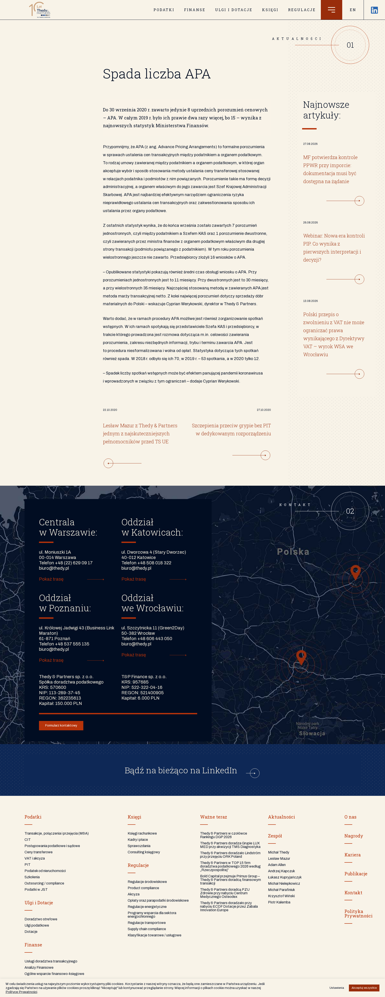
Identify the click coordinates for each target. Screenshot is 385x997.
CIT (28, 839)
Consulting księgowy (144, 852)
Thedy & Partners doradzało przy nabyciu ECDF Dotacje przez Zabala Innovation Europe (229, 906)
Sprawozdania (139, 846)
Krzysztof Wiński (281, 896)
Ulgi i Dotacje (39, 902)
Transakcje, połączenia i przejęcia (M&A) (57, 833)
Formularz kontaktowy (61, 725)
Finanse (194, 9)
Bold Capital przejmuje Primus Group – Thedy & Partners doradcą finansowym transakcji (230, 879)
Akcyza (133, 894)
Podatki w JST (36, 889)
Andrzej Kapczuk (281, 871)
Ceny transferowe (39, 852)
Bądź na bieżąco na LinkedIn (182, 770)
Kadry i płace (138, 839)
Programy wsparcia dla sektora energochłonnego (152, 914)
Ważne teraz (213, 817)
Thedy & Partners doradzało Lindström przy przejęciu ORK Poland (230, 854)
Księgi (270, 9)
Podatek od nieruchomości (45, 871)
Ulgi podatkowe (37, 925)
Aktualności (281, 817)
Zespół (275, 836)
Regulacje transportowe (147, 923)
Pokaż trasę (51, 579)
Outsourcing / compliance (44, 883)
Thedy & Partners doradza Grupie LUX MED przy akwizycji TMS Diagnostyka (230, 845)
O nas (350, 817)
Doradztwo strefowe (41, 919)
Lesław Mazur (279, 858)
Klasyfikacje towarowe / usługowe (154, 935)
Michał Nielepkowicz (284, 883)
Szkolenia (32, 877)
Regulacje (302, 9)
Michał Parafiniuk (281, 890)
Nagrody (353, 836)
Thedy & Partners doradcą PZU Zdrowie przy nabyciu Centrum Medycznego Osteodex (225, 893)
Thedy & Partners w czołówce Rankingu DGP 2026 (223, 835)
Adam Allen (277, 865)
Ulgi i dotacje (233, 9)
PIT (28, 864)
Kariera (352, 855)
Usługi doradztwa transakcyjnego (51, 961)
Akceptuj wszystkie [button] (364, 987)
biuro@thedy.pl (54, 568)
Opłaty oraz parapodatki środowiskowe (158, 900)
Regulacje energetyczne (147, 907)
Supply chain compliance (147, 929)
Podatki (164, 9)
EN (353, 9)
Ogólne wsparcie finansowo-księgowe (54, 974)
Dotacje (31, 932)
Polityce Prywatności (21, 992)
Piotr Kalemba (279, 902)
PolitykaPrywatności (358, 913)
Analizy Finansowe (39, 967)
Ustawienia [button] (337, 987)
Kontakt (353, 892)
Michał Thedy (278, 852)
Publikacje (355, 873)
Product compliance (143, 888)
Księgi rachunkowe (142, 833)
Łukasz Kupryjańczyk (285, 877)
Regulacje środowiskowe (147, 882)
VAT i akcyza (35, 858)
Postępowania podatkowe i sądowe (52, 846)
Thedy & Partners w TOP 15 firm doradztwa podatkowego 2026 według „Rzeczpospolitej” (230, 866)
